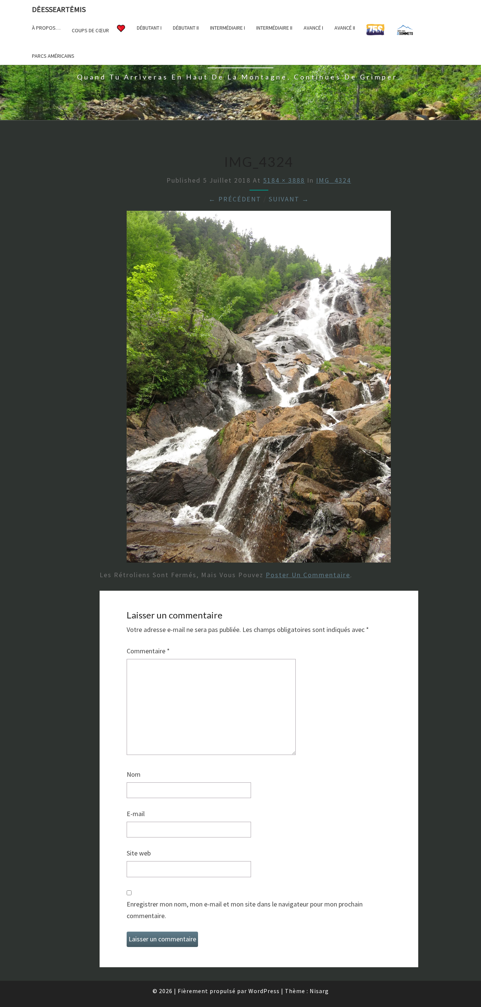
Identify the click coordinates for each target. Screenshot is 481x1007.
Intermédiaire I (227, 27)
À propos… (46, 27)
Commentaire (148, 651)
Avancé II (344, 27)
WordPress (264, 991)
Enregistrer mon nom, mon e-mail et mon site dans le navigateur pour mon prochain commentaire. (245, 910)
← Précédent (235, 199)
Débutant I (149, 27)
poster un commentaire (308, 574)
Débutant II (186, 27)
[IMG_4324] (259, 389)
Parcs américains (53, 56)
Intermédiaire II (274, 27)
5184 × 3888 (284, 180)
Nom (134, 774)
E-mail (136, 813)
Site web (139, 853)
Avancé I (313, 27)
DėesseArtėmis (59, 9)
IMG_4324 (333, 180)
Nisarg (319, 991)
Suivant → (289, 199)
